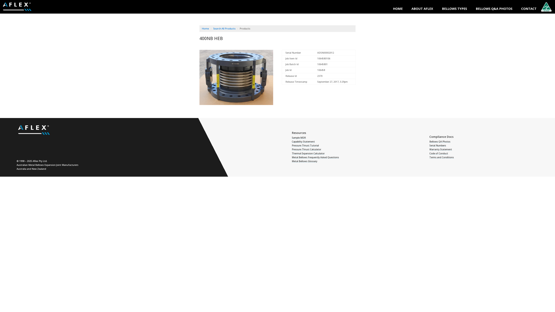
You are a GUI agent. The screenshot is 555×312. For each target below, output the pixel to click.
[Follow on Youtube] (20, 140)
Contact (528, 8)
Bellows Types (454, 8)
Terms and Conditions (441, 157)
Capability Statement (303, 141)
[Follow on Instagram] (29, 140)
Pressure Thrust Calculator (306, 149)
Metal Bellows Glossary (304, 161)
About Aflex (422, 8)
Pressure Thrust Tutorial (305, 145)
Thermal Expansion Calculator (308, 153)
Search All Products (224, 28)
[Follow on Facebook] (46, 140)
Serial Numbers (437, 145)
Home (398, 8)
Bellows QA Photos (439, 141)
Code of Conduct (438, 153)
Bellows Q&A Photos (494, 8)
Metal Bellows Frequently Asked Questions (315, 157)
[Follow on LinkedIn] (37, 140)
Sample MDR (299, 137)
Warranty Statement (440, 149)
